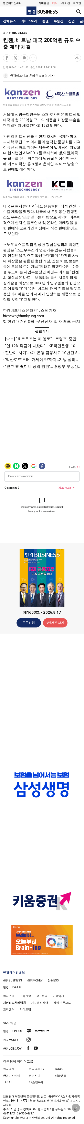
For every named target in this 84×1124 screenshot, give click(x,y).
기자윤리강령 (39, 1002)
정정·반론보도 (62, 1002)
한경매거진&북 (12, 3)
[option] (42, 784)
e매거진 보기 (55, 622)
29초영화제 (36, 1082)
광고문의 (42, 996)
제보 (54, 3)
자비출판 (44, 3)
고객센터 (8, 1009)
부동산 (58, 21)
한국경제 (8, 1069)
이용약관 (58, 996)
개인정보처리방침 (14, 1002)
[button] (77, 3)
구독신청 (29, 622)
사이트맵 (25, 1009)
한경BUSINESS (18, 32)
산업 (71, 21)
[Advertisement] (42, 701)
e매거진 (65, 3)
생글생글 (60, 1075)
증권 (45, 21)
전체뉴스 (9, 21)
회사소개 (8, 996)
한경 (12, 980)
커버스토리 (29, 21)
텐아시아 (34, 1075)
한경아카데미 (11, 1075)
